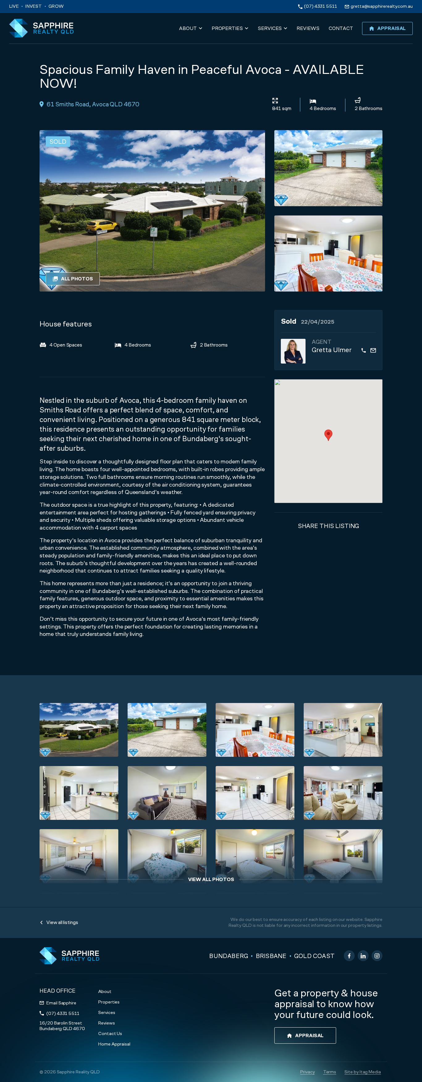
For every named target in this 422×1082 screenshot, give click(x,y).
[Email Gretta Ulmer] (373, 350)
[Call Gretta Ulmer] (363, 350)
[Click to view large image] (328, 168)
